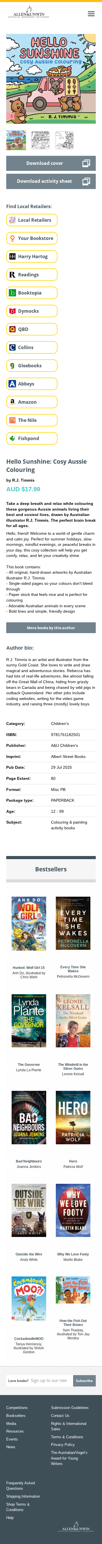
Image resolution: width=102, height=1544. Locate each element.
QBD (23, 329)
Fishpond (28, 438)
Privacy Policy (63, 1445)
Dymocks (28, 311)
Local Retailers (34, 220)
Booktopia (30, 293)
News (10, 1447)
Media (11, 1423)
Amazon (27, 402)
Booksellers (16, 1416)
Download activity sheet (44, 181)
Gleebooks (30, 365)
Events (12, 1439)
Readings (28, 275)
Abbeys (26, 384)
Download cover (44, 163)
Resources (15, 1431)
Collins (25, 347)
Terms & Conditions (67, 1437)
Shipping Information (23, 1496)
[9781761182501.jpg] (51, 78)
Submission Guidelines (70, 1408)
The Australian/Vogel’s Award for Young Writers (69, 1458)
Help (10, 1518)
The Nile (27, 420)
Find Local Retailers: (29, 206)
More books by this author (51, 627)
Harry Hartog (33, 256)
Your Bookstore (35, 238)
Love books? (18, 1380)
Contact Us (60, 1416)
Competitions (17, 1408)
